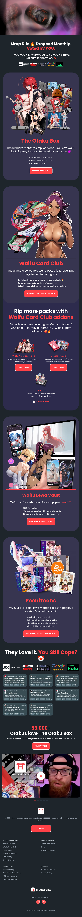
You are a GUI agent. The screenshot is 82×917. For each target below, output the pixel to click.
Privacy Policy (46, 873)
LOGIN (41, 828)
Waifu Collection (9, 853)
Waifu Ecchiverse (48, 850)
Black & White (8, 860)
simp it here (23, 367)
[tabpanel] (41, 776)
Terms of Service (47, 869)
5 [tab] (47, 801)
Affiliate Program (10, 876)
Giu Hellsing (7, 857)
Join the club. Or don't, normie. (41, 293)
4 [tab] (44, 801)
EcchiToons (7, 850)
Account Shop (8, 869)
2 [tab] (38, 801)
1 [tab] (35, 801)
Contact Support (10, 879)
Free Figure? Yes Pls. (41, 170)
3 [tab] (41, 801)
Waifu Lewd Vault (48, 844)
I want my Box (41, 746)
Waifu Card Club (9, 847)
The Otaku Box (9, 844)
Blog (43, 847)
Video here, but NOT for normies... (41, 521)
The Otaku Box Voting (11, 873)
